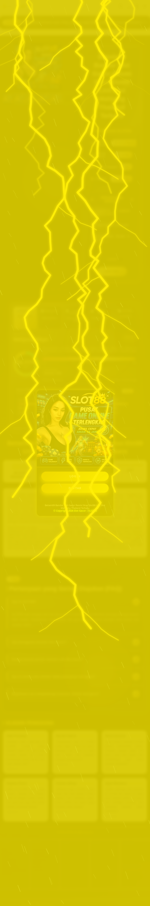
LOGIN (75, 476)
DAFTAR (75, 488)
